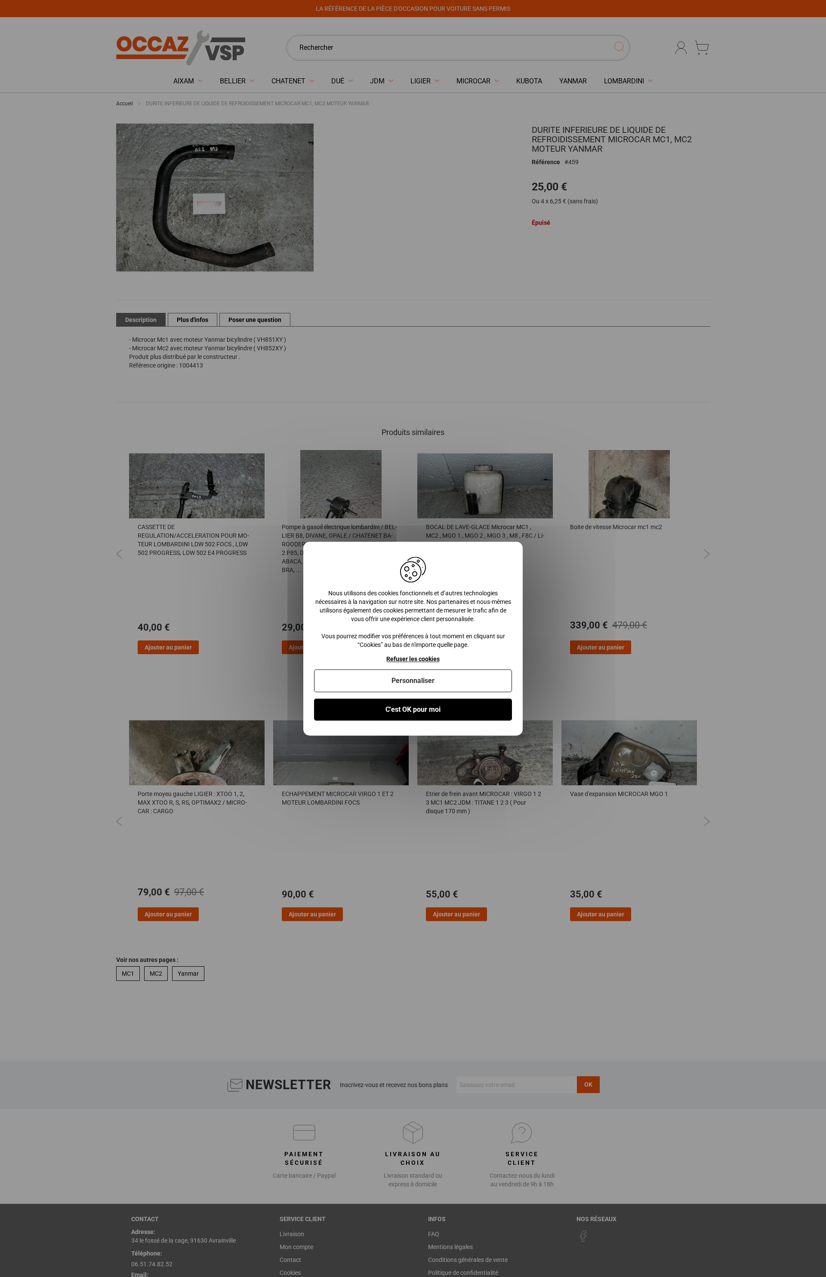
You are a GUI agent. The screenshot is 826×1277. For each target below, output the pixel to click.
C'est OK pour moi (413, 709)
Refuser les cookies (413, 658)
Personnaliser (413, 681)
